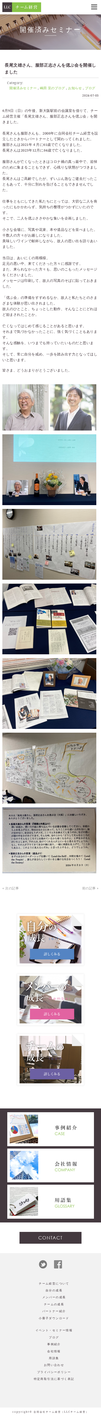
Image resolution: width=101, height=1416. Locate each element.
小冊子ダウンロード (54, 1318)
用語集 (54, 1358)
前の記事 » (90, 888)
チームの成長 (54, 1304)
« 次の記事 (10, 888)
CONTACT (50, 1237)
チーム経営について (54, 1283)
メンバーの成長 (54, 1297)
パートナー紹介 (54, 1311)
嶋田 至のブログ (52, 88)
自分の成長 (54, 1290)
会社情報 (54, 1351)
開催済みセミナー (23, 88)
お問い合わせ (54, 1365)
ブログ (90, 88)
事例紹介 (54, 1344)
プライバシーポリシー (54, 1372)
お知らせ (75, 88)
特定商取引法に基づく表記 (54, 1379)
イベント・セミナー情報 (54, 1330)
